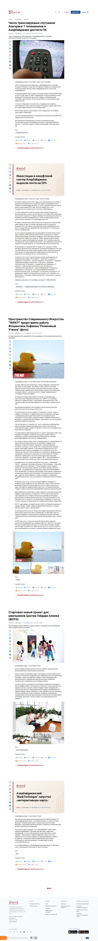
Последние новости (35, 903)
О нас (46, 903)
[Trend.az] (14, 12)
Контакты (47, 908)
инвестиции (19, 286)
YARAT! (18, 579)
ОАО (17, 853)
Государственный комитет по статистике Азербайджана (39, 286)
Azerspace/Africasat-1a (22, 132)
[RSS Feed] (30, 932)
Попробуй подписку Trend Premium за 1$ (30, 148)
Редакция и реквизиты (51, 906)
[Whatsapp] (10, 932)
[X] (17, 932)
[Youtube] (20, 932)
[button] (10, 41)
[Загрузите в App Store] (73, 932)
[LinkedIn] (27, 932)
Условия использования (82, 903)
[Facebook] (14, 932)
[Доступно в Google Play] (83, 932)
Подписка (63, 903)
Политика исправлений (51, 914)
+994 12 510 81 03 (13, 919)
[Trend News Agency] (13, 903)
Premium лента (33, 906)
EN (81, 937)
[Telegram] (24, 932)
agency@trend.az (13, 921)
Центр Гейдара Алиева (22, 750)
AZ (84, 937)
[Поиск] (55, 12)
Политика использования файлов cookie (82, 915)
